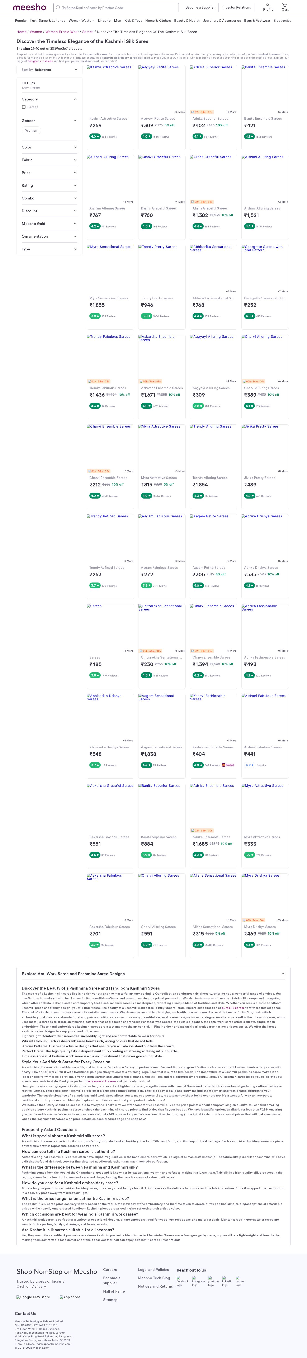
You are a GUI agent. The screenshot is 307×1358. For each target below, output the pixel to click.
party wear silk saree (100, 1081)
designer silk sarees (40, 61)
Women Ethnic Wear (62, 32)
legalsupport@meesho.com (53, 1343)
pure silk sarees (233, 1007)
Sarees (88, 32)
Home (21, 32)
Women (36, 32)
